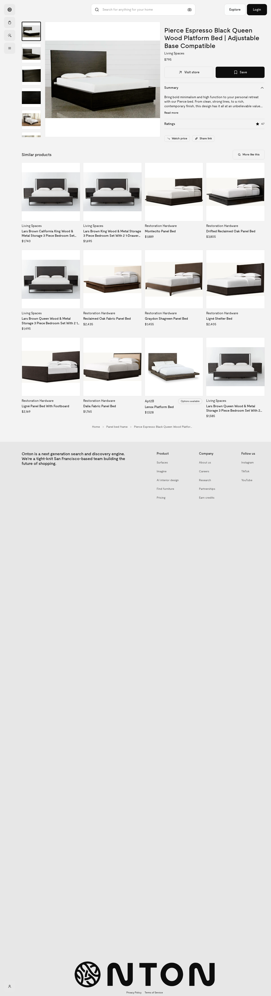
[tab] (31, 31)
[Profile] (9, 986)
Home (96, 426)
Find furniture (165, 488)
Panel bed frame (117, 426)
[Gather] (9, 22)
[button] (102, 79)
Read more (171, 112)
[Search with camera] (189, 9)
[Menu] (9, 48)
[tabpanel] (102, 79)
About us (205, 462)
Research (205, 480)
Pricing (161, 497)
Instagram (247, 462)
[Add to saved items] (74, 169)
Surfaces (162, 462)
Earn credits (206, 497)
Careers (204, 471)
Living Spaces (174, 53)
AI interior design (168, 480)
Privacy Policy (133, 992)
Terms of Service (154, 992)
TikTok (245, 471)
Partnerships (207, 488)
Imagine (161, 471)
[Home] (9, 9)
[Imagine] (9, 35)
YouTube (246, 480)
